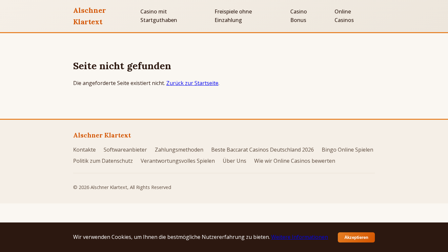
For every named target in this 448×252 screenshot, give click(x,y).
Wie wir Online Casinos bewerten (294, 160)
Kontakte (84, 149)
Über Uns (234, 160)
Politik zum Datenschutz (103, 160)
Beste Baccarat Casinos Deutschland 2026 (262, 149)
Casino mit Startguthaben (158, 16)
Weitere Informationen (299, 237)
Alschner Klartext (89, 16)
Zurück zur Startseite (192, 83)
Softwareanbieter (125, 149)
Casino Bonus (298, 16)
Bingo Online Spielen (347, 149)
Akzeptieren (356, 237)
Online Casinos (344, 16)
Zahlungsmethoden (179, 149)
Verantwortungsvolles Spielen (178, 160)
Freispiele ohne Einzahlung (233, 16)
